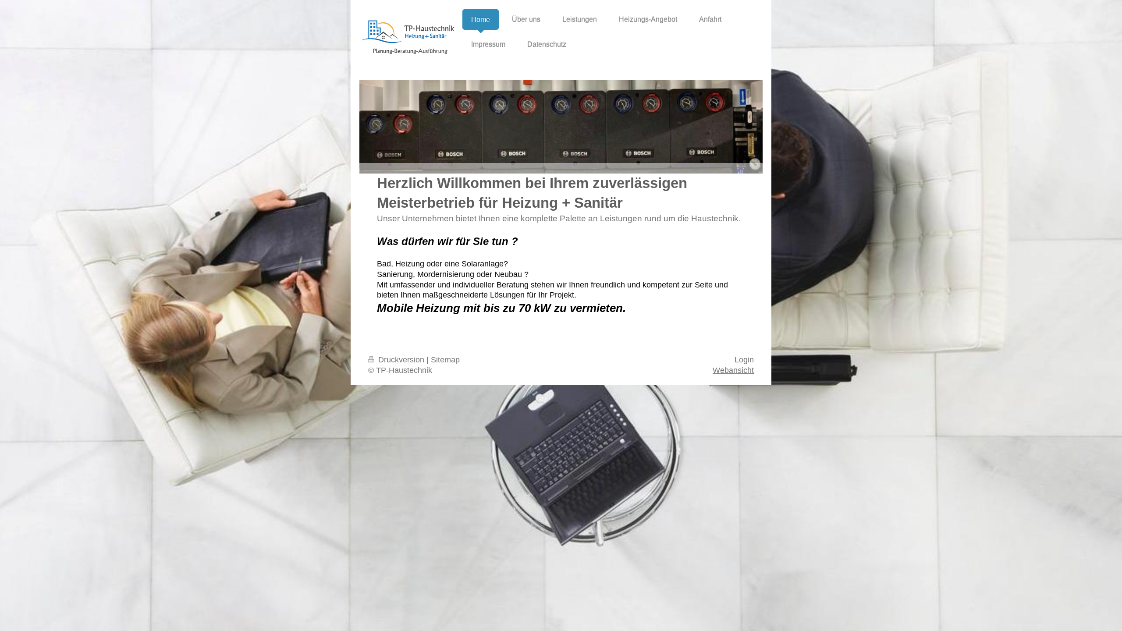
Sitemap (445, 359)
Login (744, 359)
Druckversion (401, 359)
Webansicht (733, 370)
